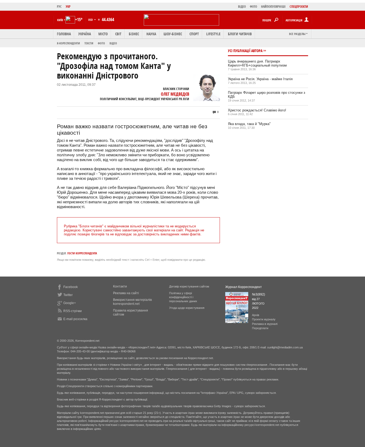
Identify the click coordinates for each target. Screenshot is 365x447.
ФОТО (253, 6)
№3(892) (258, 294)
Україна (84, 33)
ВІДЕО (242, 6)
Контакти (120, 286)
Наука (151, 33)
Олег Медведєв (175, 94)
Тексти (88, 43)
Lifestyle (213, 33)
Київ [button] (60, 20)
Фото (101, 43)
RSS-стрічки (72, 311)
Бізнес (134, 33)
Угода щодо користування (186, 307)
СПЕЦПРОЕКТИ (299, 6)
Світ (118, 33)
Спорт (194, 33)
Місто (103, 33)
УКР (68, 6)
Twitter (68, 295)
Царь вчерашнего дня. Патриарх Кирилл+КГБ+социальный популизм (257, 63)
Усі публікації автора (245, 50)
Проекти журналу (263, 319)
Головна (64, 33)
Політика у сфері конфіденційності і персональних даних (183, 297)
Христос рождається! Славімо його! (257, 110)
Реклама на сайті (126, 293)
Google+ (69, 303)
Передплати (260, 328)
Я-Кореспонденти (68, 43)
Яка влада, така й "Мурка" (249, 124)
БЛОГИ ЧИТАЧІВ (240, 33)
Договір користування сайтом (189, 286)
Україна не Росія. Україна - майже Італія (260, 79)
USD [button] (91, 20)
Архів (255, 315)
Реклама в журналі (264, 323)
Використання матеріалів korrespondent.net (132, 302)
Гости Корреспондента (82, 253)
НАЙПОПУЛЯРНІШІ (273, 6)
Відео (113, 43)
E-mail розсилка (75, 319)
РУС (59, 6)
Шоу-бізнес (173, 33)
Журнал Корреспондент (243, 287)
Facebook (70, 287)
